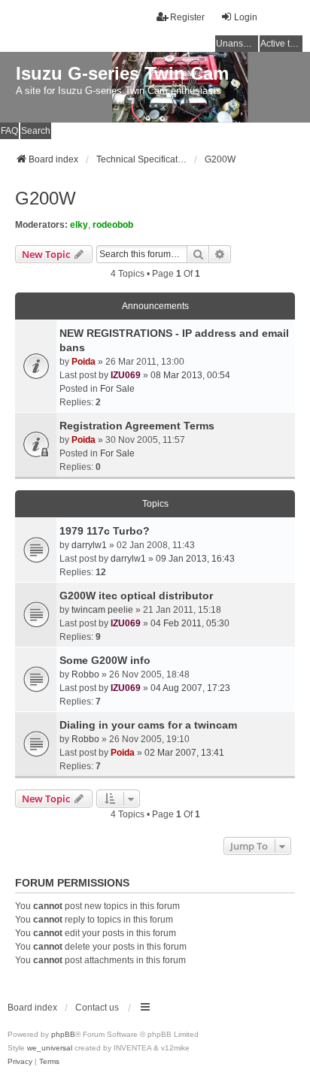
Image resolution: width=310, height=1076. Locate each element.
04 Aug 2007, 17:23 (190, 688)
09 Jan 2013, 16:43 (195, 558)
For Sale (117, 388)
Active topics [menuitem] (281, 43)
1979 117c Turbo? (104, 531)
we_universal (49, 1048)
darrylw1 (89, 545)
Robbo (85, 674)
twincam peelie (102, 610)
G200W (45, 198)
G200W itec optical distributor (136, 596)
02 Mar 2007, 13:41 (184, 752)
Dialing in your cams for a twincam (148, 725)
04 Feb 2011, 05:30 (189, 623)
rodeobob (113, 225)
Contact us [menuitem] (97, 1007)
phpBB (63, 1034)
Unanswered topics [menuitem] (237, 43)
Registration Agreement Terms (136, 426)
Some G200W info (104, 660)
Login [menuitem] (245, 17)
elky (79, 225)
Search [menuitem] (35, 131)
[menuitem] (20, 1061)
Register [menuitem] (187, 17)
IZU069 (126, 375)
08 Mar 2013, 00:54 (190, 375)
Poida (83, 361)
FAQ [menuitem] (9, 131)
